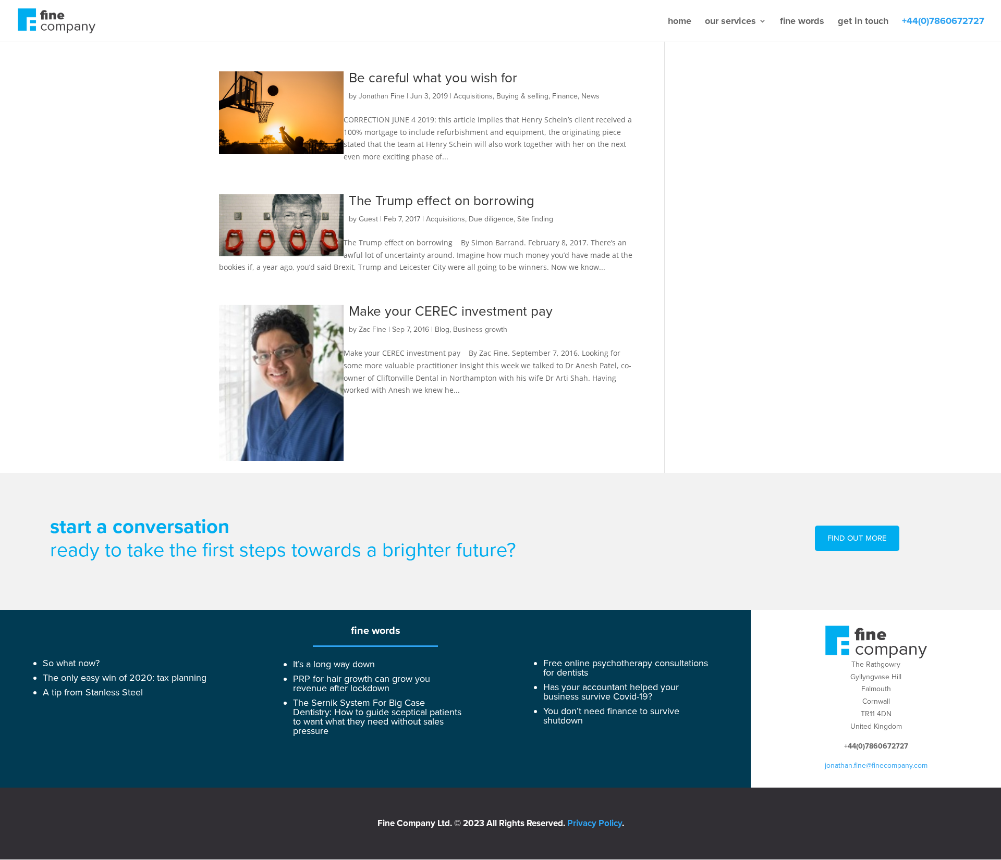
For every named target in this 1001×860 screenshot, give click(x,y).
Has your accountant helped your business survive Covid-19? (611, 691)
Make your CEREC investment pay (451, 311)
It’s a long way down (334, 664)
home (679, 22)
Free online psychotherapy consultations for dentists (625, 667)
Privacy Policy (594, 823)
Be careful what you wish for (433, 78)
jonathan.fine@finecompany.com (876, 765)
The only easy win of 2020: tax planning (124, 677)
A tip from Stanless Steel (93, 692)
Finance (565, 96)
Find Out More (857, 538)
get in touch (863, 22)
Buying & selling (522, 96)
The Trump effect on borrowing (441, 201)
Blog (442, 329)
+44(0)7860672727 (943, 22)
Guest (368, 219)
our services (730, 22)
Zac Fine (372, 329)
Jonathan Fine (382, 96)
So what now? (71, 663)
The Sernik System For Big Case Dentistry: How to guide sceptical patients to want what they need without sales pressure (377, 717)
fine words (802, 22)
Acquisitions (473, 96)
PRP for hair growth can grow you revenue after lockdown (361, 683)
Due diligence (491, 219)
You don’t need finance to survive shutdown (611, 715)
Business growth (480, 329)
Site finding (535, 219)
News (590, 96)
